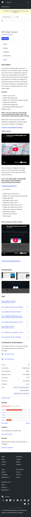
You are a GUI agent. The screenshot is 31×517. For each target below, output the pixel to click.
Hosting (4, 462)
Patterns (18, 464)
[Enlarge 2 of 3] (27, 274)
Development (6, 55)
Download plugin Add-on (9, 186)
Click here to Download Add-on (11, 261)
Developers (5, 474)
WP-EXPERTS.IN (8, 34)
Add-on (15, 168)
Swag (18, 477)
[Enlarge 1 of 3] (13, 274)
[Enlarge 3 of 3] (27, 283)
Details (5, 44)
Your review (5, 423)
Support (5, 59)
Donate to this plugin (7, 447)
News (3, 459)
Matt (4, 484)
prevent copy (26, 393)
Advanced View (6, 398)
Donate (19, 474)
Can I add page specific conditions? (11, 337)
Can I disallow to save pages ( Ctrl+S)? (12, 332)
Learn (3, 469)
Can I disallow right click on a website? (12, 307)
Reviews (5, 48)
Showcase (19, 456)
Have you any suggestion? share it (12, 127)
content (15, 387)
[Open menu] (28, 2)
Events (18, 472)
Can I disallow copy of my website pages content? (9, 301)
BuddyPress (6, 490)
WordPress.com (7, 482)
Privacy (4, 464)
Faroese (7, 496)
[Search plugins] (17, 16)
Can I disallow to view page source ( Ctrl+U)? (8, 327)
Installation (6, 52)
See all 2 (27, 384)
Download (5, 38)
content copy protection (23, 387)
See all (27, 423)
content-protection (24, 390)
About (3, 456)
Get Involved (19, 469)
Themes (18, 459)
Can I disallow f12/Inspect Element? (11, 311)
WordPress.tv (6, 477)
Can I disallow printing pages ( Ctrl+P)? (12, 322)
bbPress (5, 487)
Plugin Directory (5, 6)
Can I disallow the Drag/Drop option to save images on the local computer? (12, 316)
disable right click (18, 393)
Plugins (18, 462)
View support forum (7, 434)
